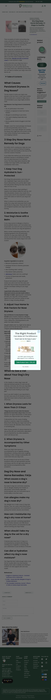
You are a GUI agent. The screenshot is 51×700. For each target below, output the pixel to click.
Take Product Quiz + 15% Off (25, 362)
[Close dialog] (39, 332)
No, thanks (25, 367)
